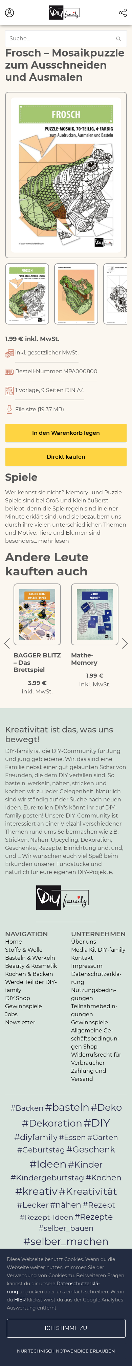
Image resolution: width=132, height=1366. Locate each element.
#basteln (67, 1107)
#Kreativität (88, 1191)
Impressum (87, 966)
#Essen (72, 1137)
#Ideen (48, 1164)
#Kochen (104, 1177)
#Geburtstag (41, 1149)
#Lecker (33, 1205)
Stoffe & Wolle (24, 950)
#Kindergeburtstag (47, 1177)
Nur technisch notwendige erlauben (66, 1351)
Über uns (83, 942)
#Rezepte (93, 1217)
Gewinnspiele (23, 1006)
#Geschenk (90, 1149)
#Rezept (99, 1205)
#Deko (106, 1107)
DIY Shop (17, 998)
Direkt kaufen (66, 457)
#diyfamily (36, 1137)
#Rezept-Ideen (46, 1217)
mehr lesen (53, 541)
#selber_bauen (66, 1228)
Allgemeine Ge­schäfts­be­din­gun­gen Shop (95, 1038)
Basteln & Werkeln (30, 958)
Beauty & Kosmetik (31, 966)
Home (13, 942)
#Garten (102, 1137)
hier (20, 1300)
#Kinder (85, 1164)
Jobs (11, 1014)
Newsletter (20, 1022)
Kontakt (82, 958)
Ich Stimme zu (66, 1328)
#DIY (97, 1122)
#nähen (65, 1205)
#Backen (27, 1108)
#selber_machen (66, 1241)
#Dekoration (52, 1123)
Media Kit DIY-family (98, 950)
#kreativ (36, 1191)
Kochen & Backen (29, 974)
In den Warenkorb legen (66, 433)
